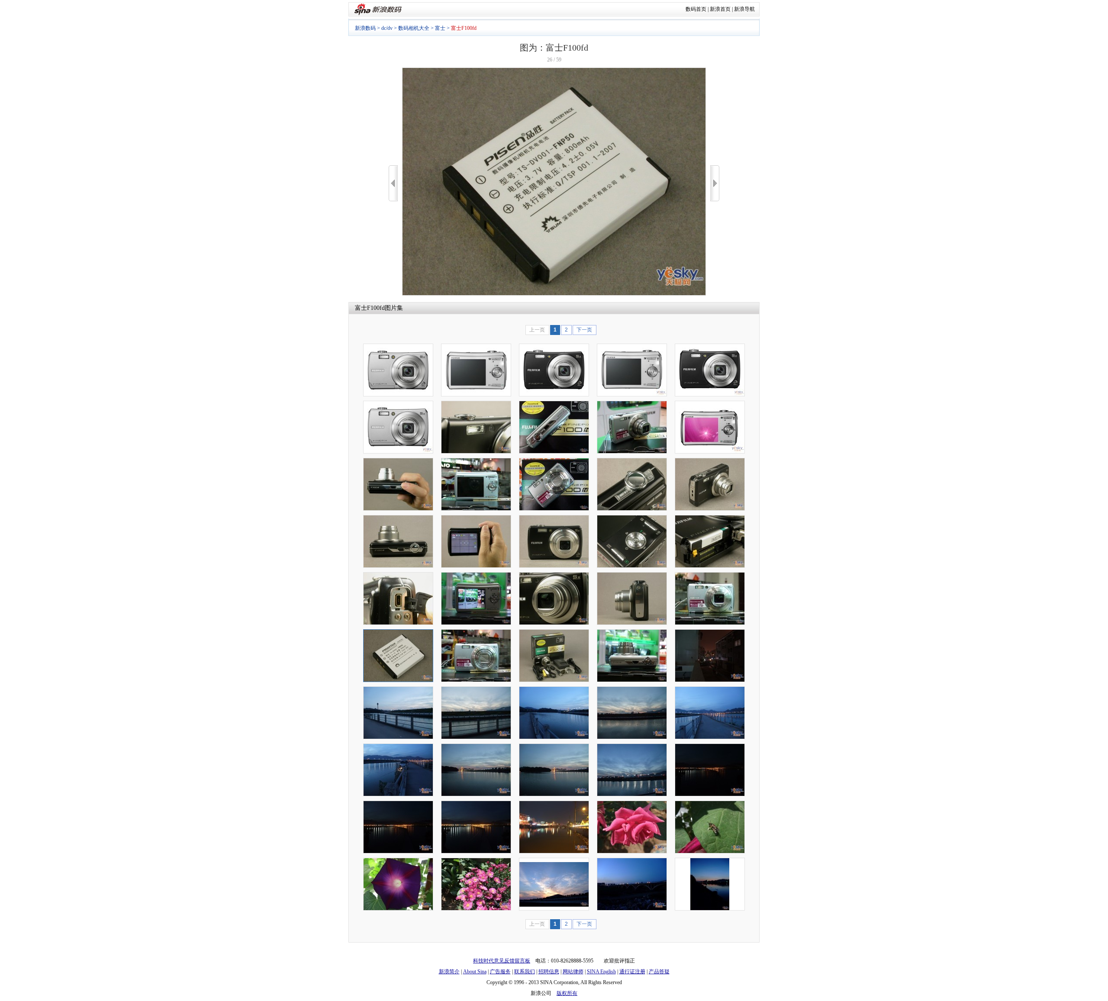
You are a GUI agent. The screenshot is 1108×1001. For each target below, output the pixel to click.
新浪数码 (365, 28)
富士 (440, 28)
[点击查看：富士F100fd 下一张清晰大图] (554, 294)
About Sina (474, 972)
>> (714, 183)
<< (393, 183)
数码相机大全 (413, 28)
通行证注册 (632, 972)
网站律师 (573, 972)
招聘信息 (548, 972)
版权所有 (567, 993)
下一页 (584, 330)
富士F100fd (370, 308)
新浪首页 (720, 9)
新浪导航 (744, 9)
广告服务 (500, 972)
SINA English (601, 972)
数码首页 (696, 9)
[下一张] (714, 183)
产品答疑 (659, 972)
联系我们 (524, 972)
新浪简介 (449, 972)
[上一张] (393, 183)
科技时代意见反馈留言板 (501, 961)
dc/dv (387, 28)
